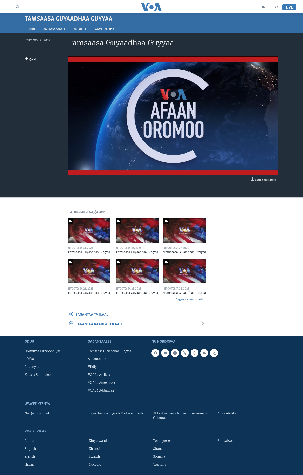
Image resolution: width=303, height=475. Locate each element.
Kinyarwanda (98, 441)
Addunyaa (32, 367)
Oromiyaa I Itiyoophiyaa (43, 351)
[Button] (30, 60)
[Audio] (276, 7)
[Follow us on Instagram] (175, 353)
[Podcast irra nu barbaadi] (194, 353)
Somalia (159, 457)
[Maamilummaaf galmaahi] (204, 353)
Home (31, 29)
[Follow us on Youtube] (165, 353)
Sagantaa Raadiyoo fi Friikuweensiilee (117, 413)
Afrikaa (30, 359)
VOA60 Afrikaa (99, 375)
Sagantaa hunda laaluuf (191, 299)
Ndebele (95, 464)
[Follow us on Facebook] (155, 353)
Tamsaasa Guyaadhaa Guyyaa (109, 351)
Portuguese (161, 441)
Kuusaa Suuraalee (37, 375)
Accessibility (226, 413)
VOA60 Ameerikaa (101, 383)
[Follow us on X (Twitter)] (185, 353)
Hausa (29, 464)
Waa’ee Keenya (104, 29)
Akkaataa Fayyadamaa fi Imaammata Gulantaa (180, 416)
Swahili (94, 457)
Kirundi (94, 449)
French (30, 457)
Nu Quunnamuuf (37, 413)
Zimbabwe (225, 441)
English (30, 449)
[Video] (263, 7)
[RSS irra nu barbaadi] (214, 353)
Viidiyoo (94, 367)
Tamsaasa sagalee (54, 29)
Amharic (31, 441)
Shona (158, 449)
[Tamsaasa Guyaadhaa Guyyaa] (89, 230)
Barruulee (80, 29)
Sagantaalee (97, 359)
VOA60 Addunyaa (101, 390)
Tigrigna (159, 464)
